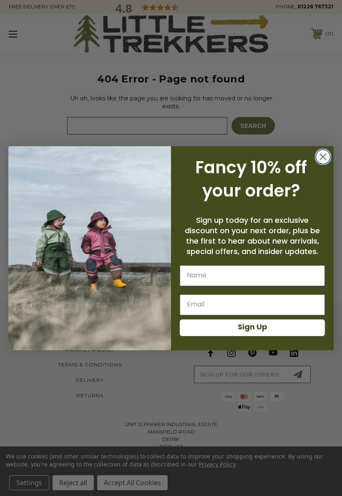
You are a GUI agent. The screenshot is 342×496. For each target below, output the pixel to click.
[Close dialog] (323, 157)
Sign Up (252, 327)
